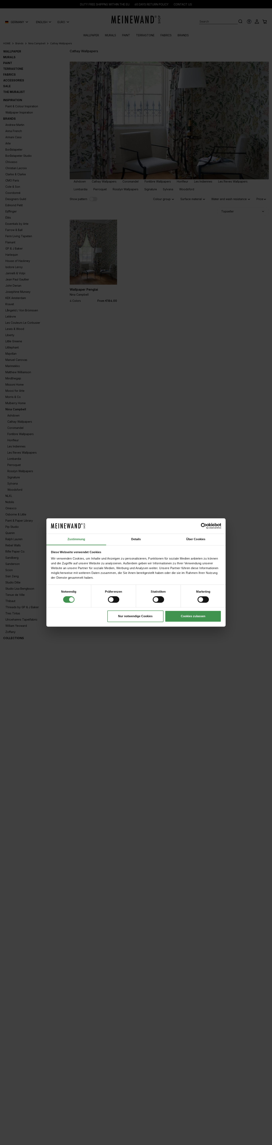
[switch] (113, 599)
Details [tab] (136, 539)
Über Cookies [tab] (195, 539)
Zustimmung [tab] (76, 539)
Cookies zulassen (193, 616)
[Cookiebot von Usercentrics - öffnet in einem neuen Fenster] (203, 526)
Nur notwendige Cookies (135, 616)
